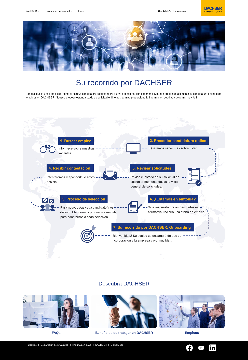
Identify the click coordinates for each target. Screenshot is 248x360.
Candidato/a (164, 11)
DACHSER (101, 344)
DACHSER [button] (31, 11)
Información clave (81, 344)
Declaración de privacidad (54, 344)
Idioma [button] (82, 11)
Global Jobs (117, 344)
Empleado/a (179, 11)
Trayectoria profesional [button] (57, 11)
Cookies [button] (32, 344)
